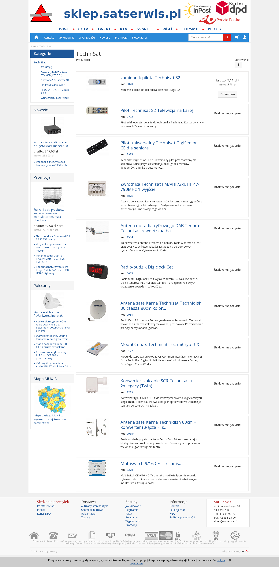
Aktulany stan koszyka (94, 506)
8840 (130, 84)
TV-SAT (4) (46, 67)
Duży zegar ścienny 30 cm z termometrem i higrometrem (52, 337)
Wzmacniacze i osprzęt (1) (55, 98)
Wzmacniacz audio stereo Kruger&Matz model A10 (51, 144)
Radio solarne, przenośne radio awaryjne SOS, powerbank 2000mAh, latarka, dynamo (53, 326)
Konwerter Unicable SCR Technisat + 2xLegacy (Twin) (157, 383)
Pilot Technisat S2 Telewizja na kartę (157, 110)
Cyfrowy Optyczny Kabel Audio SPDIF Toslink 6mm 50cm (53, 365)
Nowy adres (140, 37)
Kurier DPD (44, 513)
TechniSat (40, 62)
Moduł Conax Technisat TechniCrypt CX (160, 344)
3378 (130, 469)
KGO (172, 513)
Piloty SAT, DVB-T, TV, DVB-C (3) (55, 91)
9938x (130, 433)
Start (33, 46)
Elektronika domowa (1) (53, 85)
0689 (130, 273)
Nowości (104, 37)
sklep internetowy (231, 551)
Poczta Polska (45, 506)
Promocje (121, 37)
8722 (130, 116)
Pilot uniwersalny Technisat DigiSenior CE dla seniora (159, 145)
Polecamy (42, 285)
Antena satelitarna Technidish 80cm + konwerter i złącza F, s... (158, 424)
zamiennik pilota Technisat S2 (150, 78)
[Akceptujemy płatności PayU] (134, 535)
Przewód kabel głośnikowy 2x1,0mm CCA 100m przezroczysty (51, 355)
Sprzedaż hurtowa (92, 510)
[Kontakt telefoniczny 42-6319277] (58, 535)
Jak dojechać (177, 510)
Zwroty (85, 517)
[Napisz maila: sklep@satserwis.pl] (77, 535)
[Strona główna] (39, 535)
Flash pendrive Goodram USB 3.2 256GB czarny (53, 238)
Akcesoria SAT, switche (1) (55, 80)
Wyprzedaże (87, 37)
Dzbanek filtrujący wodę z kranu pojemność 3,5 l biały (51, 163)
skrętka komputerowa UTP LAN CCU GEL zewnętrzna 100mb (51, 247)
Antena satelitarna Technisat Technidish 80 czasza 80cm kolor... (161, 305)
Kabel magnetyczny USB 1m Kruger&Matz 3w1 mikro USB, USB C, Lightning (52, 270)
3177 (130, 351)
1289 (130, 392)
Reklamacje (88, 513)
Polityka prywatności (182, 517)
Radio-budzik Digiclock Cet (147, 267)
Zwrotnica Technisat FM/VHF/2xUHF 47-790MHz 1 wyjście (160, 186)
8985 (130, 154)
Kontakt (49, 37)
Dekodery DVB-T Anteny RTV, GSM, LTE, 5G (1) (54, 74)
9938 (130, 314)
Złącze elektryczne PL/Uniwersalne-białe (48, 314)
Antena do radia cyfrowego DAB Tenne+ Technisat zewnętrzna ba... (160, 228)
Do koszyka (227, 94)
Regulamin (131, 510)
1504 (130, 237)
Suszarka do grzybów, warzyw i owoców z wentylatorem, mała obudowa (49, 215)
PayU (128, 513)
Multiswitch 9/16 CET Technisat (152, 463)
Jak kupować (66, 37)
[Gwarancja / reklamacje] (240, 535)
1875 (130, 195)
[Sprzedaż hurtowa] (115, 535)
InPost (41, 510)
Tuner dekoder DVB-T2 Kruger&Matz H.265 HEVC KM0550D (50, 259)
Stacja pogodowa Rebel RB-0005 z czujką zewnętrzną (52, 345)
